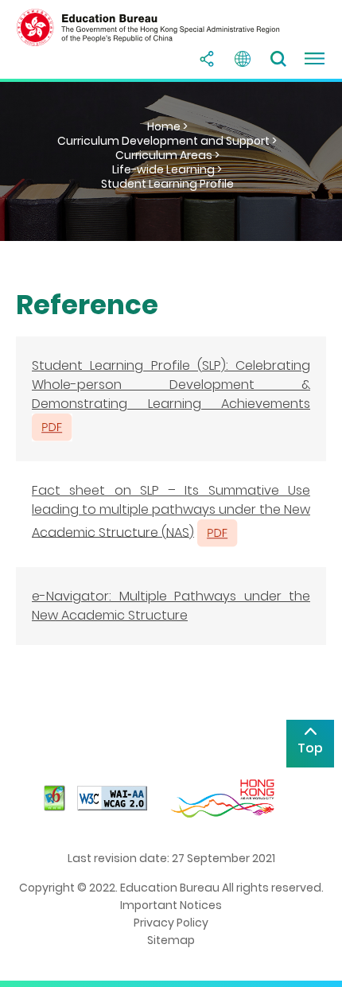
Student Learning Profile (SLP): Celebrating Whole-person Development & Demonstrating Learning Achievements (171, 384)
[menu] (314, 59)
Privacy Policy (171, 923)
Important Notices (171, 905)
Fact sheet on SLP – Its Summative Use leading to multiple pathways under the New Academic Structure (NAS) (171, 511)
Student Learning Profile (167, 184)
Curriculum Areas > (167, 155)
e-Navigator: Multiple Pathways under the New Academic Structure (171, 605)
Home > (167, 126)
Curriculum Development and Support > (167, 141)
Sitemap (171, 940)
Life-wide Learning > (167, 169)
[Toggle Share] (207, 59)
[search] (278, 59)
